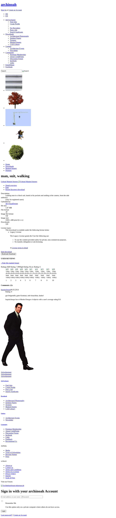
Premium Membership (18, 55)
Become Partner (11, 454)
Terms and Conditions (13, 470)
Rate (7, 187)
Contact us (9, 468)
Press (7, 457)
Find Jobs (13, 22)
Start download (6, 252)
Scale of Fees (10, 478)
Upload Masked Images (9, 182)
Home (7, 164)
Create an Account (15, 10)
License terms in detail (20, 248)
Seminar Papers (15, 38)
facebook (13, 61)
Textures (13, 40)
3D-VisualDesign (11, 204)
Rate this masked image (10, 263)
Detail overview (11, 185)
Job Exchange (10, 20)
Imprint (8, 476)
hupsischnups (6, 290)
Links (12, 63)
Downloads (9, 34)
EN (6, 16)
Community (9, 53)
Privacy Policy (10, 474)
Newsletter (14, 50)
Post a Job (13, 30)
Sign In (4, 10)
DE (6, 14)
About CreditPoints (17, 57)
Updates (8, 46)
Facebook (8, 67)
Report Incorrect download (15, 190)
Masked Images (15, 42)
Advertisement (6, 372)
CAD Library (15, 44)
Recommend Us (11, 441)
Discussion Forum (16, 59)
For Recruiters (15, 28)
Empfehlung (9, 65)
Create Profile (15, 24)
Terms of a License (12, 472)
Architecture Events (17, 48)
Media (7, 450)
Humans (8, 170)
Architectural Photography (19, 36)
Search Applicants (16, 32)
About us (8, 466)
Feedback (8, 439)
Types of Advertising (12, 452)
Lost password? (6, 515)
